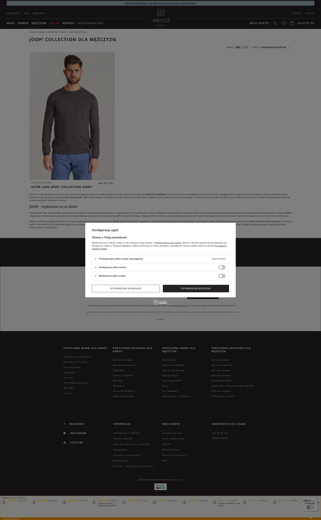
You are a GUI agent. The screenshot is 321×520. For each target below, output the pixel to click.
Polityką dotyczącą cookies (168, 242)
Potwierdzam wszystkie (196, 288)
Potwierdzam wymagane (125, 288)
